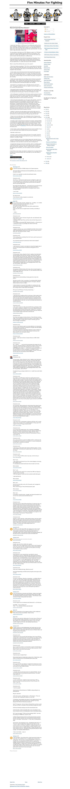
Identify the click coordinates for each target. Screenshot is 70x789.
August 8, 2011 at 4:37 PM (17, 250)
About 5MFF (32, 23)
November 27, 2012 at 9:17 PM (18, 535)
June (47, 131)
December (48, 118)
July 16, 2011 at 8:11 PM (17, 242)
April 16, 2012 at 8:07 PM (17, 417)
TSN (26, 160)
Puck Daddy (46, 71)
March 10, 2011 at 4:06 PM (17, 175)
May (47, 133)
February (48, 156)
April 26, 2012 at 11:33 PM (17, 443)
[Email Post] (23, 158)
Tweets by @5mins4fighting (49, 34)
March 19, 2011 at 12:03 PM (17, 198)
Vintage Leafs (46, 78)
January (48, 158)
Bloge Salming (47, 82)
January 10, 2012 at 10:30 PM (18, 302)
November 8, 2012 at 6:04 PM (18, 524)
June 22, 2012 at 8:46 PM (17, 480)
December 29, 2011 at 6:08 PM (18, 291)
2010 (46, 161)
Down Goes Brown (47, 80)
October (48, 123)
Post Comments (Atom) (20, 784)
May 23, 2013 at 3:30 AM (17, 550)
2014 (46, 111)
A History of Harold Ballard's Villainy (51, 52)
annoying (17, 160)
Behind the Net (47, 67)
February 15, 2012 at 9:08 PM (18, 333)
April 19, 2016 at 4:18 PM (17, 683)
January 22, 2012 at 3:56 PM (17, 313)
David (14, 616)
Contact (44, 23)
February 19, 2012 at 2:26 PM (18, 340)
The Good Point (47, 92)
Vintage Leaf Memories (48, 87)
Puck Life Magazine (48, 94)
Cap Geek (46, 66)
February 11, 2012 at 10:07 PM (18, 322)
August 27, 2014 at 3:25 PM (17, 667)
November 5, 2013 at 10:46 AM (18, 623)
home (26, 23)
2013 (46, 113)
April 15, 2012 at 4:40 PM (17, 401)
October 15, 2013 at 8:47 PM (17, 614)
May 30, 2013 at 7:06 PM (17, 589)
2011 (46, 117)
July (47, 128)
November (48, 120)
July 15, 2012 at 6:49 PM (17, 514)
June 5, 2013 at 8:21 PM (17, 598)
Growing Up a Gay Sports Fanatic (51, 43)
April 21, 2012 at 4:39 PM (17, 425)
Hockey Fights (47, 69)
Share (11, 155)
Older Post (40, 782)
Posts (47, 29)
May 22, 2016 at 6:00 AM (17, 748)
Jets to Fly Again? (49, 147)
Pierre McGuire (22, 160)
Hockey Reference (47, 62)
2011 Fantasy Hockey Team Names (51, 45)
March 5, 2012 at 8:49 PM (17, 373)
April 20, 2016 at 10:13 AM (17, 733)
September (48, 125)
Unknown (15, 537)
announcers (14, 160)
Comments (48, 31)
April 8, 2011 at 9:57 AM (17, 213)
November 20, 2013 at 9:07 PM (18, 642)
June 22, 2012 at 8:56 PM (17, 499)
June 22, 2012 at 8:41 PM (17, 467)
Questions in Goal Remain (51, 141)
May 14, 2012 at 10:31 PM (17, 451)
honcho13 (15, 527)
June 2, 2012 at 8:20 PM (17, 457)
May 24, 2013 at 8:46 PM (17, 565)
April (47, 135)
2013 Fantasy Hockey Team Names (51, 54)
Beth (14, 610)
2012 (46, 115)
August (48, 126)
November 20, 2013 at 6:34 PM (18, 632)
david (14, 201)
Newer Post (12, 782)
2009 (46, 163)
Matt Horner (15, 166)
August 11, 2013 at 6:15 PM (17, 607)
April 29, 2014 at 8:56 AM (17, 650)
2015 (46, 109)
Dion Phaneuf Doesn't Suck (49, 57)
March (47, 137)
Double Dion (23, 125)
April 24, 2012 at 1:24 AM (17, 435)
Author (38, 23)
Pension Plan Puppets (48, 83)
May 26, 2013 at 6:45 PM (17, 574)
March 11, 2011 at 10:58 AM (17, 193)
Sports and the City (48, 85)
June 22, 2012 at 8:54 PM (17, 490)
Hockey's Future (47, 64)
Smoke (14, 355)
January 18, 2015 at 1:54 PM (17, 675)
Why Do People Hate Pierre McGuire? (19, 27)
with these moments (17, 118)
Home (26, 782)
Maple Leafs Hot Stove (48, 76)
